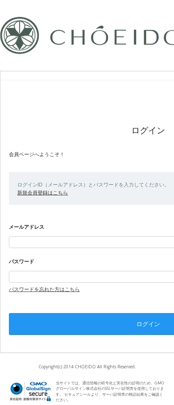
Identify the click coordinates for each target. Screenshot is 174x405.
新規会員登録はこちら (42, 192)
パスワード (21, 261)
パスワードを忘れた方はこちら (44, 289)
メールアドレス (26, 226)
